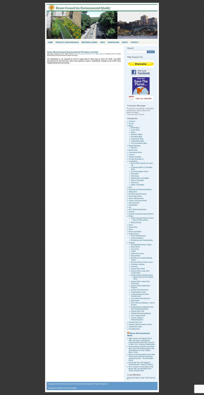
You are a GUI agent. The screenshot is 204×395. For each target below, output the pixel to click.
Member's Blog (136, 134)
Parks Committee (137, 180)
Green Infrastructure (136, 198)
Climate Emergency (136, 159)
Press (131, 229)
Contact (135, 42)
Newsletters (133, 205)
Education (135, 174)
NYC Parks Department (137, 209)
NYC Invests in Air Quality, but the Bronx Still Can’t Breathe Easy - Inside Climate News (141, 369)
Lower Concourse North (138, 201)
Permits (131, 212)
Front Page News (97, 54)
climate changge (135, 157)
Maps (133, 132)
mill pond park (134, 203)
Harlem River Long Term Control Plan (140, 272)
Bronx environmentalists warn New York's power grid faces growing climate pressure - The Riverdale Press (142, 357)
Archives (132, 121)
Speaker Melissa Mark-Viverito (140, 324)
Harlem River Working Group (142, 275)
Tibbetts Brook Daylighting (141, 313)
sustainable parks (135, 327)
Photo (131, 216)
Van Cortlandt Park (138, 316)
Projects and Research (67, 42)
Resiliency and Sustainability (142, 240)
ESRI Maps (135, 128)
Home (50, 42)
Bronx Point (133, 150)
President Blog (136, 137)
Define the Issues (137, 254)
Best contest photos (140, 220)
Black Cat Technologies (68, 388)
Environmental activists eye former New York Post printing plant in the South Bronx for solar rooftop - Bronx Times (141, 349)
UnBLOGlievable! (137, 141)
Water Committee (137, 185)
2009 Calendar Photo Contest (142, 218)
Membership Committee (140, 178)
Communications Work (139, 171)
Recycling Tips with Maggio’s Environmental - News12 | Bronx (141, 363)
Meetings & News (89, 42)
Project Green (134, 234)
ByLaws (134, 148)
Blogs (131, 126)
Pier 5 (131, 225)
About (125, 42)
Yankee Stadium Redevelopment (137, 319)
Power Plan (133, 227)
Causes (131, 155)
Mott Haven (135, 301)
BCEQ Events (136, 222)
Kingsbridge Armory (138, 292)
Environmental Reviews (82, 54)
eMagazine (133, 192)
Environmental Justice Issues (142, 262)
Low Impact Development (140, 298)
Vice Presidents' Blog (139, 143)
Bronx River (135, 247)
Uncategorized (134, 329)
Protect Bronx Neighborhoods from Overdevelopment (142, 308)
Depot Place (135, 256)
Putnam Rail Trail (137, 311)
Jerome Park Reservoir (139, 290)
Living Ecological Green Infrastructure (140, 295)
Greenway (135, 176)
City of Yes (135, 249)
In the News (135, 130)
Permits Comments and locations (141, 214)
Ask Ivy (131, 124)
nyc (130, 207)
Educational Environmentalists (140, 190)
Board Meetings (135, 146)
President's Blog (137, 139)
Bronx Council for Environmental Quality (82, 7)
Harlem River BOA (138, 269)
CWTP (133, 251)
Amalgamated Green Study (141, 245)
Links (102, 42)
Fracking (134, 267)
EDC (130, 187)
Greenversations (137, 238)
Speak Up (134, 183)
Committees (133, 161)
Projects (132, 243)
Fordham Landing (137, 264)
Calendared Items (135, 152)
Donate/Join (113, 42)
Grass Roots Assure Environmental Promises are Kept (72, 52)
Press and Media (135, 232)
